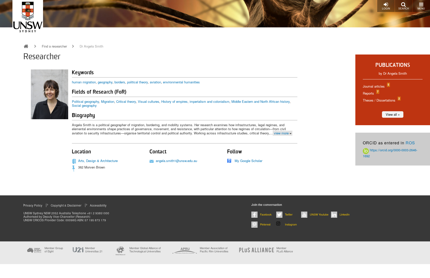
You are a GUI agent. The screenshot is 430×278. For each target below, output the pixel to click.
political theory (137, 82)
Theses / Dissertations (381, 100)
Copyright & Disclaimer (66, 205)
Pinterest (265, 224)
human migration (84, 82)
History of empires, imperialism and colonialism (195, 101)
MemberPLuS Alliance (284, 249)
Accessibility (98, 205)
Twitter (289, 214)
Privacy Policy (32, 205)
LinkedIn (345, 214)
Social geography (84, 105)
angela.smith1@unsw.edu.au (176, 160)
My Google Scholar (248, 160)
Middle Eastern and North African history (260, 101)
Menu (421, 8)
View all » (393, 114)
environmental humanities (181, 82)
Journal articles (376, 86)
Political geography (85, 101)
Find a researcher (54, 46)
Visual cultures (148, 101)
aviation (155, 82)
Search (403, 8)
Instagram (291, 224)
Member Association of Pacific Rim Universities (214, 249)
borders (119, 82)
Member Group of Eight (54, 249)
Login (386, 8)
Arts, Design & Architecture (98, 160)
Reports (370, 93)
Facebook (265, 214)
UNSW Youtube (319, 214)
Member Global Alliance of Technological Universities (145, 249)
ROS (410, 143)
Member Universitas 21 (94, 249)
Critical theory (126, 101)
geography (105, 82)
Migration (107, 101)
